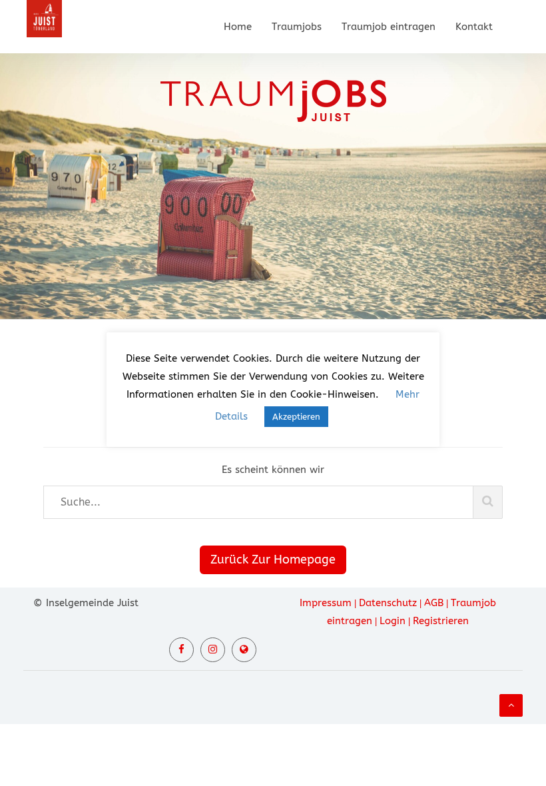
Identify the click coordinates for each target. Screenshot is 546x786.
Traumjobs (297, 27)
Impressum (326, 603)
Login (393, 621)
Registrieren (441, 621)
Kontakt (474, 27)
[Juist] (244, 649)
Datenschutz (388, 603)
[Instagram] (212, 649)
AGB (433, 603)
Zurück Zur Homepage (273, 559)
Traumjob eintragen (388, 27)
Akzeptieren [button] (296, 417)
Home (238, 27)
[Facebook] (181, 649)
